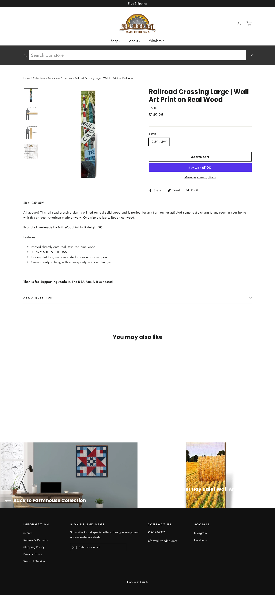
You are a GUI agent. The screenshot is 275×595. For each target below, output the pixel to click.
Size (152, 134)
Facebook (200, 540)
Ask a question (38, 297)
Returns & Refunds (35, 540)
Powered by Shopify (137, 582)
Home (26, 78)
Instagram (200, 533)
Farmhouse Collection (60, 78)
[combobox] (137, 55)
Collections (39, 78)
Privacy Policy (32, 554)
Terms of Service (34, 561)
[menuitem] (116, 40)
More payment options (200, 177)
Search (28, 533)
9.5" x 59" (159, 141)
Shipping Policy (33, 547)
